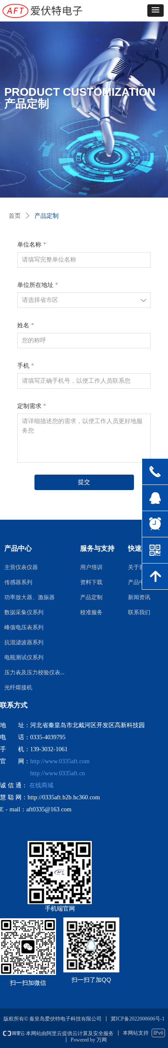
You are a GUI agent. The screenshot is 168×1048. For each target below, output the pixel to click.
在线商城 (41, 785)
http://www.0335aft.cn (57, 773)
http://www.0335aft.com (60, 761)
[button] (155, 10)
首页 (15, 216)
